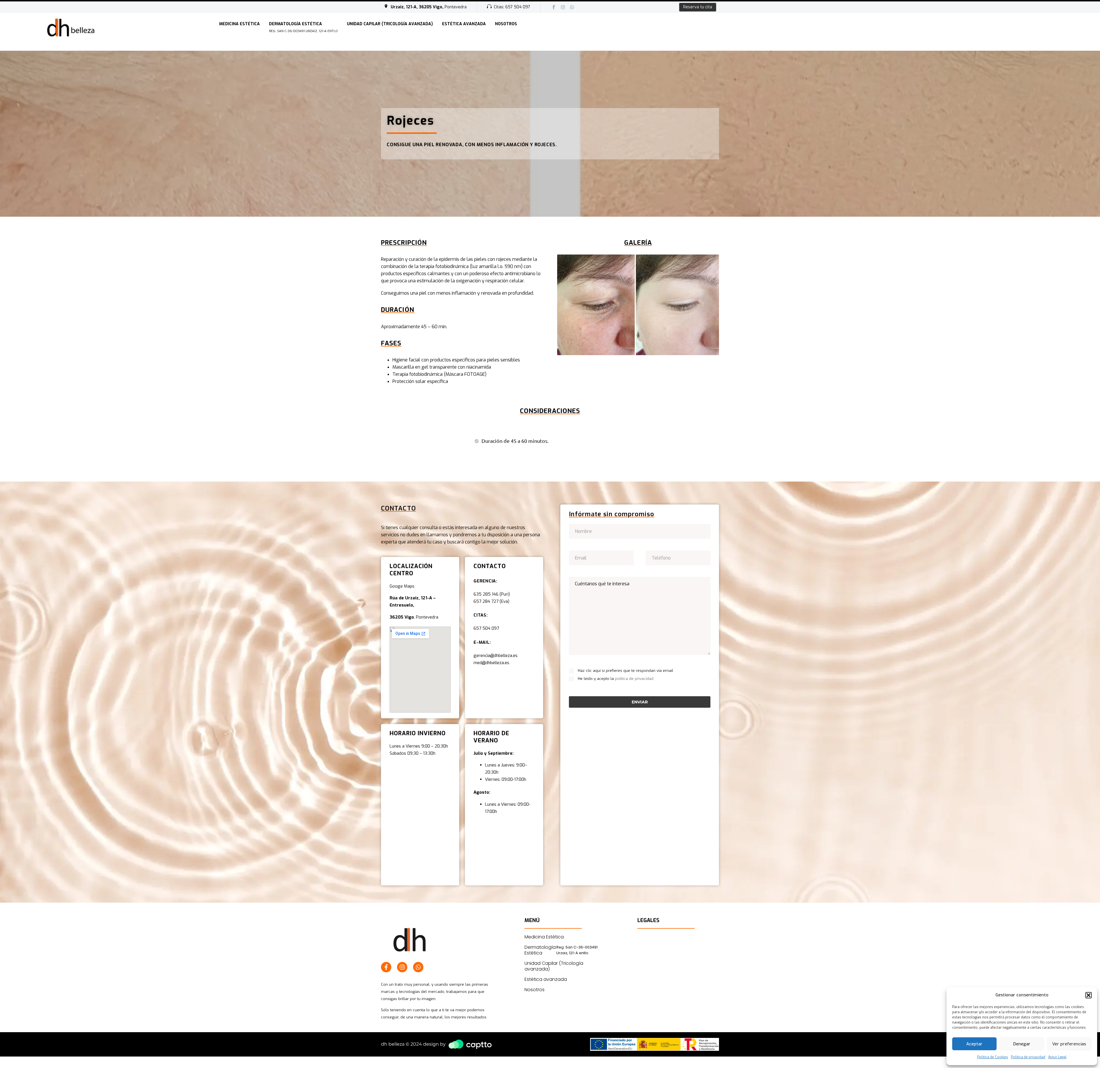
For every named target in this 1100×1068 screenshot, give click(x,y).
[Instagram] (562, 7)
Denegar (1021, 1044)
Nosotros (506, 24)
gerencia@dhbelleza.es (496, 655)
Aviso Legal (1057, 1057)
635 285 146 (486, 594)
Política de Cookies (992, 1057)
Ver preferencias (1069, 1044)
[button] (1088, 995)
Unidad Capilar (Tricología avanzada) (390, 24)
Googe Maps (402, 586)
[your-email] (601, 557)
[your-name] (639, 531)
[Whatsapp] (572, 7)
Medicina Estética (239, 24)
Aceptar (974, 1044)
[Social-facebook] (553, 7)
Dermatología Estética (303, 27)
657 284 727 (486, 601)
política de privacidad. (634, 678)
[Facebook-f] (386, 967)
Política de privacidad (1028, 1057)
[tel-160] (678, 557)
